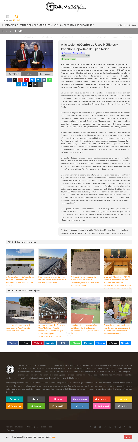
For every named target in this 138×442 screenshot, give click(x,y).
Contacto (11, 430)
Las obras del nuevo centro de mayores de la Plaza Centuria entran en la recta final (18, 328)
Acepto (128, 437)
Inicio (120, 25)
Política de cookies (47, 427)
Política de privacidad (14, 427)
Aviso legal (31, 427)
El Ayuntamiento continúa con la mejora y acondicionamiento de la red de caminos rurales (52, 280)
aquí (54, 437)
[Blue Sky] (32, 80)
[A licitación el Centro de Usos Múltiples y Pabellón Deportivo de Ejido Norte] (29, 55)
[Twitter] (15, 80)
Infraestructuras (130, 25)
